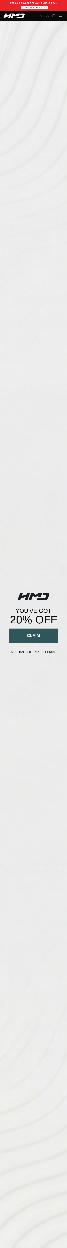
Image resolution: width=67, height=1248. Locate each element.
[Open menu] (60, 16)
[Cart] (53, 16)
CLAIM (33, 635)
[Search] (41, 16)
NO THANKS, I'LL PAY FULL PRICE (33, 652)
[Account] (47, 16)
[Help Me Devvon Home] (14, 16)
